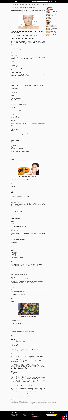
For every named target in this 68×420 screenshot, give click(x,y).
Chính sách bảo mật (25, 416)
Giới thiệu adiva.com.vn (25, 414)
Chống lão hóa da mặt (17, 6)
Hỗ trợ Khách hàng (52, 1)
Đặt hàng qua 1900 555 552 (14, 414)
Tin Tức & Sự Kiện (45, 4)
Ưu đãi (13, 4)
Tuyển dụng (24, 415)
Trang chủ (13, 6)
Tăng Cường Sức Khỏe (23, 4)
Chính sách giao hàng (13, 416)
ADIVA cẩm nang (32, 414)
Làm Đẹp (16, 4)
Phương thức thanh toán (14, 415)
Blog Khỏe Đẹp (38, 4)
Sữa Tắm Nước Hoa (32, 4)
